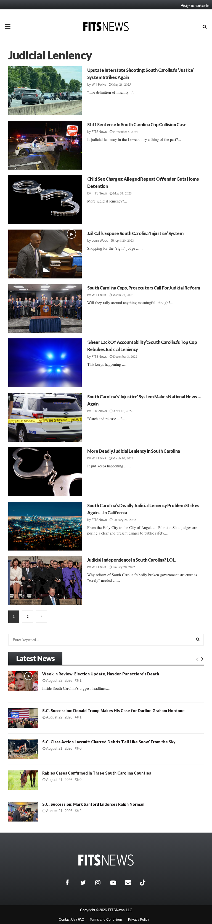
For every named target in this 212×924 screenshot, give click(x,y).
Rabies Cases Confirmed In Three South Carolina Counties (96, 773)
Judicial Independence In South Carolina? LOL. (131, 559)
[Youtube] (116, 882)
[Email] (131, 882)
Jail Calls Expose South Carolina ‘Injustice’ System (135, 233)
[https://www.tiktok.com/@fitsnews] (143, 882)
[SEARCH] (198, 639)
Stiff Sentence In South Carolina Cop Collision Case (136, 124)
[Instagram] (101, 882)
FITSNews (99, 132)
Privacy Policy (138, 920)
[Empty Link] (197, 659)
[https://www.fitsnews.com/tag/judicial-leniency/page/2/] (41, 616)
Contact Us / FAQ (71, 920)
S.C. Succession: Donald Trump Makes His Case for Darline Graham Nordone (113, 710)
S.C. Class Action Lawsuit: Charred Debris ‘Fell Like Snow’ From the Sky (109, 741)
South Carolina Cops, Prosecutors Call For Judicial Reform (143, 287)
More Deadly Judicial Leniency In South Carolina (133, 451)
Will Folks (99, 84)
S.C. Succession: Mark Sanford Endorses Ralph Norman (93, 804)
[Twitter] (86, 882)
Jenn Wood (100, 241)
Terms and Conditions (106, 920)
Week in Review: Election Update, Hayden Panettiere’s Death (100, 674)
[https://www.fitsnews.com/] (106, 860)
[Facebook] (71, 882)
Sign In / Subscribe (196, 5)
